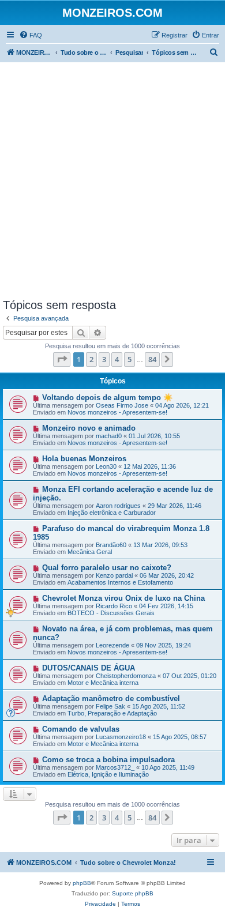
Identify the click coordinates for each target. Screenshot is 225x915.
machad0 (109, 435)
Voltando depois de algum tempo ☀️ (107, 397)
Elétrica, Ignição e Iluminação (108, 774)
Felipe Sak (110, 706)
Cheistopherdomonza (126, 675)
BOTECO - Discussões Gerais (111, 612)
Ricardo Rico (114, 606)
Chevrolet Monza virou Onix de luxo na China (123, 598)
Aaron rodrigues (118, 505)
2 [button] (91, 359)
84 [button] (152, 359)
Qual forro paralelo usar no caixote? (106, 567)
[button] (61, 359)
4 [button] (117, 359)
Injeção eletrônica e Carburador (112, 512)
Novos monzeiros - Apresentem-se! (117, 412)
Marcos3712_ (115, 767)
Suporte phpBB (132, 893)
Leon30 (106, 466)
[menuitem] (30, 35)
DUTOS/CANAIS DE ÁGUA (88, 668)
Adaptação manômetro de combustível (111, 698)
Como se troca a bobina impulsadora (108, 759)
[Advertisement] (112, 180)
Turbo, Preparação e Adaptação (112, 713)
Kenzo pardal (114, 575)
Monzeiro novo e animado (89, 428)
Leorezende (112, 645)
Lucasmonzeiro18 (121, 736)
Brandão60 (111, 544)
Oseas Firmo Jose (122, 405)
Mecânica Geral (90, 551)
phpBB (82, 883)
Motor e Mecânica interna (103, 682)
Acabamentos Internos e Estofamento (120, 582)
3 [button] (104, 359)
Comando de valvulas (80, 729)
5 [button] (129, 359)
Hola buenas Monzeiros (84, 458)
